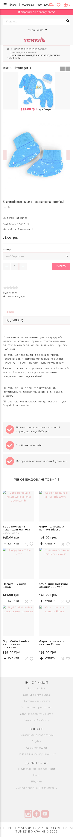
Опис (10, 312)
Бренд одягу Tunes (36, 694)
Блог (36, 775)
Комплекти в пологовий (36, 734)
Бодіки (36, 741)
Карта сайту (36, 688)
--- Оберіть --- (15, 256)
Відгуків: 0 (10, 292)
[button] (62, 69)
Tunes (23, 217)
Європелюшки (36, 747)
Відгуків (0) (14, 320)
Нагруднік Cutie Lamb (15, 585)
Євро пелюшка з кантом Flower (51, 643)
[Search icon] (68, 22)
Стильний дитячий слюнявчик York (53, 585)
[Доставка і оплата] (51, 5)
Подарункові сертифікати (36, 768)
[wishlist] (58, 4)
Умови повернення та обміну (36, 787)
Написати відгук (14, 296)
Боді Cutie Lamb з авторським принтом (16, 644)
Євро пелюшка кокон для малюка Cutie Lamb (16, 529)
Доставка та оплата (36, 701)
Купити (61, 266)
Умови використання (36, 707)
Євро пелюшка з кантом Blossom (51, 528)
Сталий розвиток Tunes (36, 713)
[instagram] (28, 814)
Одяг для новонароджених (36, 754)
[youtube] (45, 814)
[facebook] (36, 814)
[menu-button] (5, 4)
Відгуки (36, 781)
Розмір (7, 249)
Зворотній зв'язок (36, 720)
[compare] (8, 275)
